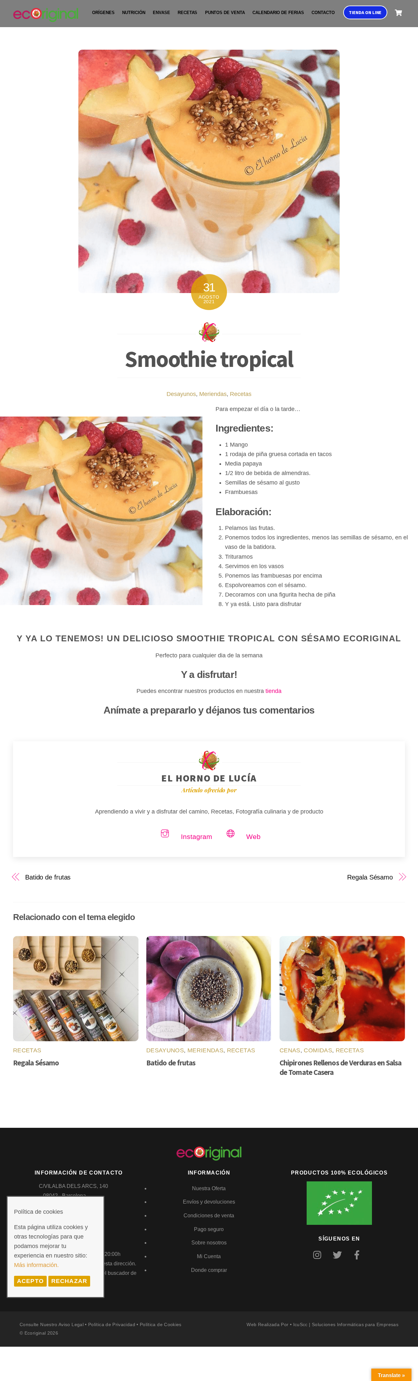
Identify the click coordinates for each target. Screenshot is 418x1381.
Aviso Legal (71, 1324)
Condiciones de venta (209, 1215)
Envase (161, 12)
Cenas (290, 1050)
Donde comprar (209, 1270)
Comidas (318, 1050)
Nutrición (133, 12)
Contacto (323, 12)
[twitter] (338, 1255)
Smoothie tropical (209, 358)
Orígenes (103, 12)
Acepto (30, 1281)
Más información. (36, 1265)
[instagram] (319, 1255)
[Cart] (398, 12)
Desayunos (181, 394)
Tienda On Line (365, 12)
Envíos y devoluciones (209, 1202)
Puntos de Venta (225, 12)
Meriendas (213, 394)
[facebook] (358, 1255)
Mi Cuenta (209, 1256)
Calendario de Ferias (278, 12)
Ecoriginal (35, 1333)
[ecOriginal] (45, 18)
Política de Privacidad (111, 1324)
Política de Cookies (161, 1324)
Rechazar (69, 1281)
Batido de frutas (48, 877)
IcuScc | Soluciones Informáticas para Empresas (345, 1324)
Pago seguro (209, 1229)
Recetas (188, 12)
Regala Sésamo (370, 877)
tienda (273, 691)
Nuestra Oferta (209, 1188)
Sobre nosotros (209, 1242)
